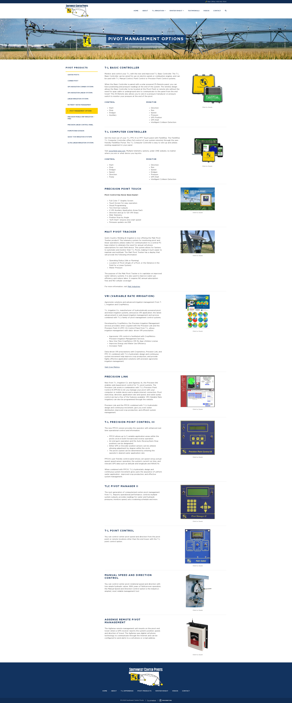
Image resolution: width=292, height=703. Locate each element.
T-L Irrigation (158, 11)
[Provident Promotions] (165, 700)
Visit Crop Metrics (112, 367)
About (145, 11)
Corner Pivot (73, 80)
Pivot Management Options (81, 111)
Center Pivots (73, 74)
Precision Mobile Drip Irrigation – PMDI (81, 117)
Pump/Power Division (76, 131)
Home (136, 11)
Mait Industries (134, 286)
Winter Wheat (175, 11)
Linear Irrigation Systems (78, 99)
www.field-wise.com (117, 151)
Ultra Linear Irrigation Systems (81, 142)
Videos (206, 11)
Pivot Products (77, 68)
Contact (217, 11)
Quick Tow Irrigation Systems (80, 137)
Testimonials (193, 11)
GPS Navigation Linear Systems (80, 92)
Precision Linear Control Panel (80, 124)
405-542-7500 (221, 1)
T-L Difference (127, 691)
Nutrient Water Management (79, 105)
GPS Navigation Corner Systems (80, 86)
